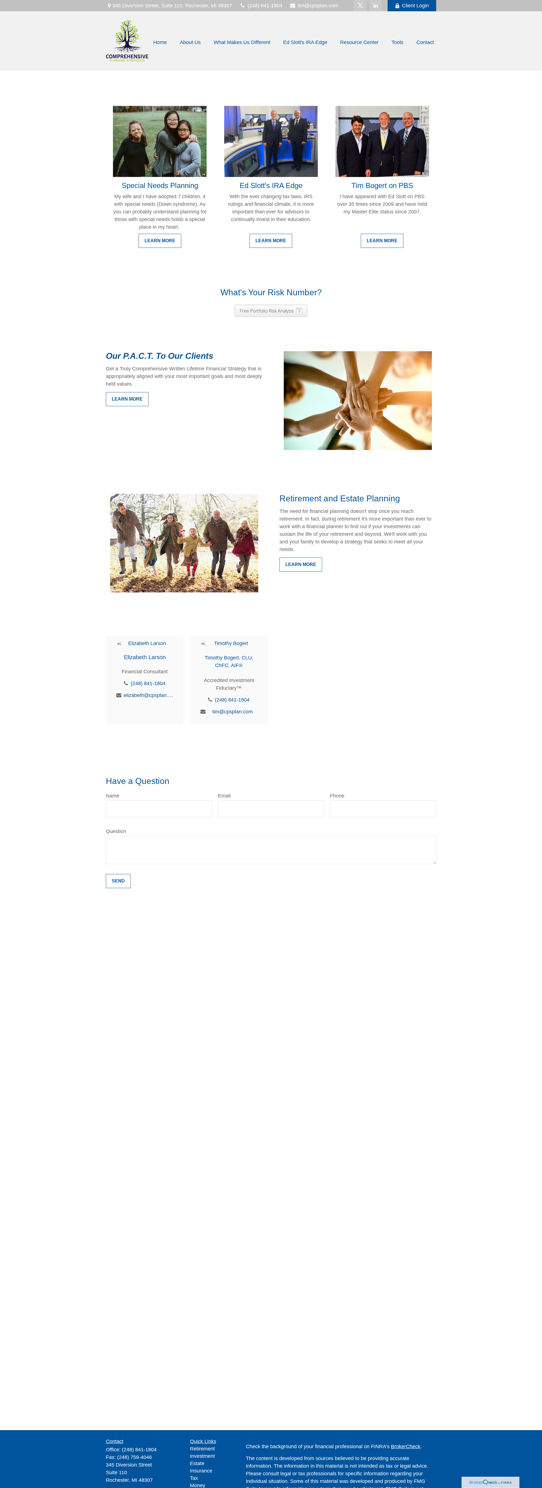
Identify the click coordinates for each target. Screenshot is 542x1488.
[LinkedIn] (375, 5)
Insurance (201, 1471)
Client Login (415, 5)
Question (116, 831)
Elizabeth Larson (145, 657)
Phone (337, 796)
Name (112, 796)
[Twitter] (360, 5)
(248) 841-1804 (265, 5)
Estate (197, 1463)
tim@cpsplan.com (318, 5)
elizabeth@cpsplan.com (148, 695)
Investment (202, 1456)
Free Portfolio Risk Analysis (267, 311)
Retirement (202, 1449)
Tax (194, 1478)
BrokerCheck (405, 1446)
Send (118, 881)
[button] (160, 42)
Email (224, 796)
